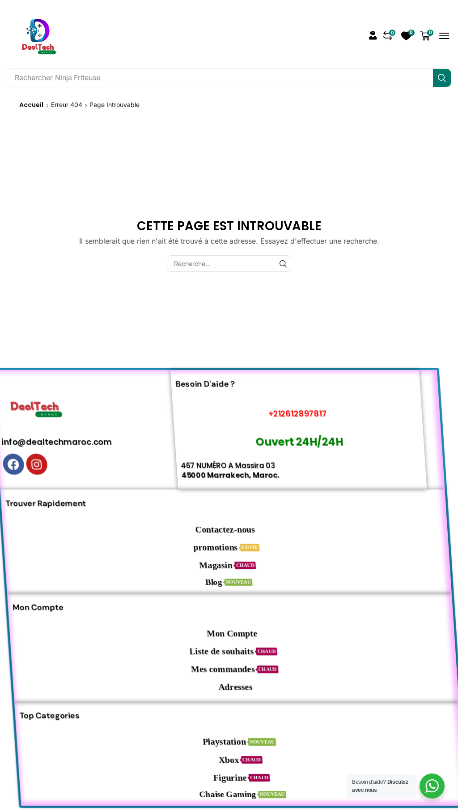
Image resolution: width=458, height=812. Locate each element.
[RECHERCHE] (283, 263)
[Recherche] (442, 78)
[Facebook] (21, 464)
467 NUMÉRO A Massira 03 (236, 465)
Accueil (31, 104)
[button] (373, 35)
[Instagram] (44, 464)
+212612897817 (309, 413)
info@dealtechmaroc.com (66, 441)
